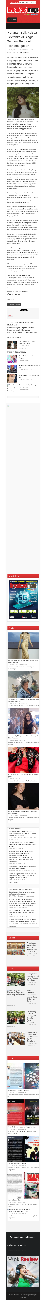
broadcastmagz (23, 50)
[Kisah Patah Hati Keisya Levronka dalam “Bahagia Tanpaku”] (12, 345)
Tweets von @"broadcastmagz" (17, 1250)
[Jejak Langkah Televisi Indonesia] (24, 1088)
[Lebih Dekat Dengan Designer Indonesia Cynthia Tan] (25, 809)
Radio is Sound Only (14, 1200)
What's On (15, 52)
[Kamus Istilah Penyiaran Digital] (18, 1209)
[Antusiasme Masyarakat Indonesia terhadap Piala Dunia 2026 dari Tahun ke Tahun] (16, 948)
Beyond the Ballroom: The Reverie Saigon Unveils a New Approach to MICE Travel (22, 920)
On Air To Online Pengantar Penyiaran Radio (21, 1127)
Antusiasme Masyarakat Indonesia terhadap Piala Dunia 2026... (32, 947)
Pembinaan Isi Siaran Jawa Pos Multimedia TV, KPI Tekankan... (32, 1037)
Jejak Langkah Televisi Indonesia (18, 1090)
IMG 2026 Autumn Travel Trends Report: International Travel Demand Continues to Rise (22, 912)
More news (12, 926)
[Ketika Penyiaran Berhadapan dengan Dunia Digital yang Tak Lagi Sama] (16, 996)
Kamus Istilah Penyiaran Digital (17, 1211)
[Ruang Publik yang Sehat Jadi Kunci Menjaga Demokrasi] (16, 979)
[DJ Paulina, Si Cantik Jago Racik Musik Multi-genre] (25, 772)
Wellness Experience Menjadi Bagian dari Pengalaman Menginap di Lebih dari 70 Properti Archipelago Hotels (22, 876)
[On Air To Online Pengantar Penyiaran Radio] (24, 1125)
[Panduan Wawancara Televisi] (24, 1161)
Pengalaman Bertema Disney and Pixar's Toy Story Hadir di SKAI (22, 867)
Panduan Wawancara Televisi (16, 1163)
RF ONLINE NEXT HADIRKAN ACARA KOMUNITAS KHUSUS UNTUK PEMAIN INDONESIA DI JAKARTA (22, 833)
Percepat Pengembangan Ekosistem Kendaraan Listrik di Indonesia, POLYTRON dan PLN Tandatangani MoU (22, 330)
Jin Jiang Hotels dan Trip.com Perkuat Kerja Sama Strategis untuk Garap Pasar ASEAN (22, 844)
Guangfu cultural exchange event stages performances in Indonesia (22, 893)
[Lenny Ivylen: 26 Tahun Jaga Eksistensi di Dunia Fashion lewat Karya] (25, 658)
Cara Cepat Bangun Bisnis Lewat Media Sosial (20, 324)
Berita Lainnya (13, 882)
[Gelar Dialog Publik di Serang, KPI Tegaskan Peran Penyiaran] (16, 1017)
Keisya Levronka (15, 304)
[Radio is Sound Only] (24, 1198)
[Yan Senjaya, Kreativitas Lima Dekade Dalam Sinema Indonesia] (25, 697)
